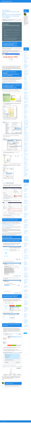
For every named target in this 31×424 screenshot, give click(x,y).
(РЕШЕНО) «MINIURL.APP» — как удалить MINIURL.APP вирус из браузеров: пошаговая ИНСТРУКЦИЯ (26, 78)
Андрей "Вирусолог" (9, 20)
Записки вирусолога (7, 1)
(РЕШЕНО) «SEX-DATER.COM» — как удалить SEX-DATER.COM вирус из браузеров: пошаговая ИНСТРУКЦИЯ (26, 315)
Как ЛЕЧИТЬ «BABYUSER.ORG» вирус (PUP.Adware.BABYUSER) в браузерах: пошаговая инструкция (26, 61)
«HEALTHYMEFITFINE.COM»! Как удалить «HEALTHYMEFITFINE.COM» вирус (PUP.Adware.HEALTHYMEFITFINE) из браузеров (26, 106)
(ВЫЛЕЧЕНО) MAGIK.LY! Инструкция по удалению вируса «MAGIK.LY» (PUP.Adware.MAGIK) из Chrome (26, 117)
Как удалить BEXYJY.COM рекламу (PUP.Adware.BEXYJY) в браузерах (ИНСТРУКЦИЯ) (26, 92)
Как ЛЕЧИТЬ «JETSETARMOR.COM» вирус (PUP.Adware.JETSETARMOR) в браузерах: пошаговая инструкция (26, 111)
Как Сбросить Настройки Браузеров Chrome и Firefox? (7, 6)
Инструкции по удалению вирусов (9, 19)
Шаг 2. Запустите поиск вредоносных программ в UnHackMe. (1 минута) (9, 224)
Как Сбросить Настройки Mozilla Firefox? (16, 3)
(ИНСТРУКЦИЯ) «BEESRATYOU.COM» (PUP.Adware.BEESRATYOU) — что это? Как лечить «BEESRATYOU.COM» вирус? (26, 232)
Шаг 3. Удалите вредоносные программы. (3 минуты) (7, 225)
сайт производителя (13, 244)
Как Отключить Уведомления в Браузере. (6, 3)
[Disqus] (12, 396)
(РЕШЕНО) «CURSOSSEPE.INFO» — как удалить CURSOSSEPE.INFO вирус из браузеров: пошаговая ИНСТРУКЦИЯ (26, 174)
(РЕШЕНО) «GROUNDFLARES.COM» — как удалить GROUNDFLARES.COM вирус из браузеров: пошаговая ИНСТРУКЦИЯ (26, 321)
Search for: (25, 331)
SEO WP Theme (3, 421)
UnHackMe (7, 223)
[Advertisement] (26, 36)
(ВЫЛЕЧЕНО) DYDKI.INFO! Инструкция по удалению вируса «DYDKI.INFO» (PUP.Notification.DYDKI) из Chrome (26, 163)
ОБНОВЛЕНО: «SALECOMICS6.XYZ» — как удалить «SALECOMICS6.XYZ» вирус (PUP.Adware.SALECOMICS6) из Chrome (26, 133)
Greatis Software (10, 223)
